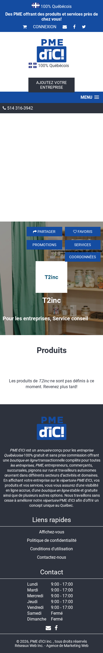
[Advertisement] (51, 167)
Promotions (44, 245)
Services (82, 245)
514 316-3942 (19, 108)
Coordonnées (82, 257)
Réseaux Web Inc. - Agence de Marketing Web (51, 645)
